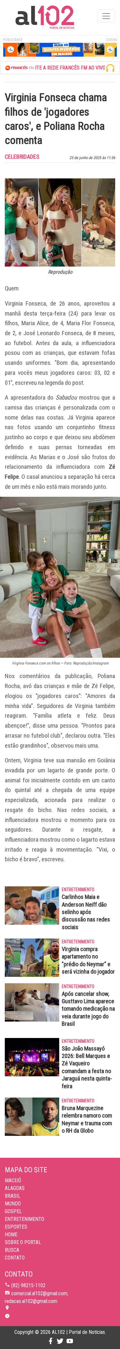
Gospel (13, 1211)
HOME (11, 1234)
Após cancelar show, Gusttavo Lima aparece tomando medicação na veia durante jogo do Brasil (88, 1008)
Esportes (16, 1227)
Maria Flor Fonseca (90, 323)
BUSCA (12, 1250)
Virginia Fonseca (25, 303)
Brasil (12, 1196)
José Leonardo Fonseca (52, 333)
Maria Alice (35, 323)
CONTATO (15, 1258)
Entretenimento (24, 1219)
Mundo (13, 1204)
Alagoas (15, 1188)
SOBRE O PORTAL (23, 1242)
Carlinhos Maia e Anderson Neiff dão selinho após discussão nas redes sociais (86, 911)
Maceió (13, 1180)
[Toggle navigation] (106, 16)
